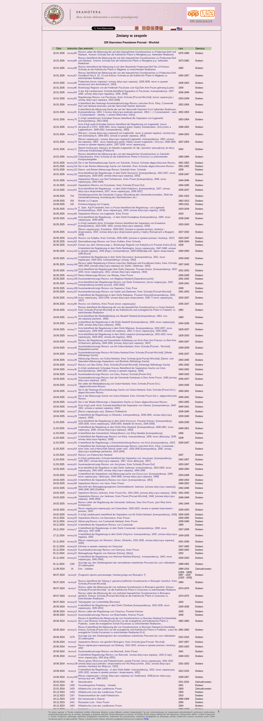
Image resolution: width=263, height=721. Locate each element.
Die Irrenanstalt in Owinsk (91, 699)
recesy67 (72, 224)
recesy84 (72, 92)
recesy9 (72, 575)
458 (72, 200)
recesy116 (72, 156)
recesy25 (72, 541)
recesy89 (72, 60)
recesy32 (72, 385)
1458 (72, 685)
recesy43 (72, 509)
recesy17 (72, 529)
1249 (72, 699)
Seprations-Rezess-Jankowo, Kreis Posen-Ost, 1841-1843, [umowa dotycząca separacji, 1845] (127, 492)
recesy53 (72, 454)
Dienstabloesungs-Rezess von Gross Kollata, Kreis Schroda (109, 241)
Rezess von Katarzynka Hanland (95, 454)
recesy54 (72, 448)
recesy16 (72, 535)
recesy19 (72, 521)
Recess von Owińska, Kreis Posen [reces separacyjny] (106, 303)
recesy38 (72, 360)
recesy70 (72, 208)
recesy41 (72, 514)
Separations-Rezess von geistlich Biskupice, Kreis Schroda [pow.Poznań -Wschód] (121, 642)
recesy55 (72, 341)
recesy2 (72, 656)
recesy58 (72, 433)
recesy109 (72, 677)
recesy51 (72, 464)
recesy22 (72, 553)
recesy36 (72, 369)
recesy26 (72, 416)
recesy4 (72, 646)
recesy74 (72, 127)
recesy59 (72, 428)
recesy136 (72, 278)
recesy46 (72, 497)
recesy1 (72, 671)
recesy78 (72, 323)
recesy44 (72, 503)
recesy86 (72, 83)
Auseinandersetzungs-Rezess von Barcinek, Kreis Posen (108, 651)
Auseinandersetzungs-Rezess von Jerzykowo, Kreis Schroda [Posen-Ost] (116, 464)
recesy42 (72, 475)
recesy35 (72, 374)
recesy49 (72, 483)
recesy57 (72, 437)
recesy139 (72, 270)
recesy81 (72, 112)
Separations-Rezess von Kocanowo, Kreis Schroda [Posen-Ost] (111, 185)
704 (72, 196)
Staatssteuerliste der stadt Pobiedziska (98, 695)
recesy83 (72, 98)
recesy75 (72, 119)
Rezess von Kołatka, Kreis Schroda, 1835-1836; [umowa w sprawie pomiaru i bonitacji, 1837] (126, 238)
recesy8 (72, 582)
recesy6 (72, 596)
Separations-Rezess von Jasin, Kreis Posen (101, 483)
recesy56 (72, 442)
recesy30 (72, 397)
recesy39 (72, 353)
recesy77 (72, 329)
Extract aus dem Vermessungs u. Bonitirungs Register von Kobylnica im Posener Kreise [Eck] (127, 244)
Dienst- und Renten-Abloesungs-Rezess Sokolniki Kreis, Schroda (112, 169)
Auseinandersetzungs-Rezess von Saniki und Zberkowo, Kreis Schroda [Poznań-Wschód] (124, 291)
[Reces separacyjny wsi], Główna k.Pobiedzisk (102, 411)
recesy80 (72, 303)
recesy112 (72, 174)
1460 (72, 705)
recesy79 (72, 317)
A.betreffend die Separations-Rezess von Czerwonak (105, 524)
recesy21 (72, 558)
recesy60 (72, 422)
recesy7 (72, 588)
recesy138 (72, 663)
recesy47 (72, 492)
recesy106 (72, 297)
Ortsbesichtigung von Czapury (93, 204)
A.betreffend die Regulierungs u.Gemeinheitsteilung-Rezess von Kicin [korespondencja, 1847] (126, 442)
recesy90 (72, 53)
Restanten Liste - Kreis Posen (93, 702)
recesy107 (72, 291)
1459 (72, 688)
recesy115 (72, 162)
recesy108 (72, 288)
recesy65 (72, 238)
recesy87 (72, 75)
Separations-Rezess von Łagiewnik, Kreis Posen (103, 213)
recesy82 (72, 104)
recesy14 (72, 611)
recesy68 (72, 218)
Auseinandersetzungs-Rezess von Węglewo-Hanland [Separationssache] (116, 278)
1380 (72, 564)
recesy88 (72, 68)
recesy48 (72, 488)
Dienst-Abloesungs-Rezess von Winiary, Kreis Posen (105, 275)
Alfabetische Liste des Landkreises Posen (100, 688)
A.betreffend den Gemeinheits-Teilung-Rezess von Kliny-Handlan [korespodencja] (120, 433)
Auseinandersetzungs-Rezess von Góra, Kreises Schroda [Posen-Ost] (114, 374)
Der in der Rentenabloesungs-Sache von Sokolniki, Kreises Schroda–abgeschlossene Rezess (126, 162)
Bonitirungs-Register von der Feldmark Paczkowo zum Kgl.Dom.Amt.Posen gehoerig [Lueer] (126, 87)
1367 (72, 695)
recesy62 (72, 244)
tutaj (146, 718)
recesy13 (72, 614)
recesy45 (72, 469)
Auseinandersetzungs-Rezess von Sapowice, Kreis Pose (107, 288)
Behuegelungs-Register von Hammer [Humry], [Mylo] (105, 553)
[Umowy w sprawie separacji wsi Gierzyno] (100, 546)
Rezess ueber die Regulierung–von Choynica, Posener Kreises (110, 611)
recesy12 (72, 621)
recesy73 (72, 134)
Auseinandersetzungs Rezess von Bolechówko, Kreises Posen (110, 614)
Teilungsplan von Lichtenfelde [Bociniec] (99, 602)
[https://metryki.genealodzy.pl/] (131, 14)
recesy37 (72, 364)
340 (72, 204)
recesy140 (72, 264)
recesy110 (72, 283)
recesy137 (72, 275)
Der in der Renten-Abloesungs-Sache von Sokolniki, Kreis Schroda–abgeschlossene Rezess (126, 166)
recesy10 (72, 602)
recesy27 (72, 411)
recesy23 (72, 549)
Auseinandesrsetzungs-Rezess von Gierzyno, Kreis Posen (108, 549)
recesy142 (72, 251)
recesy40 (72, 347)
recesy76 (72, 335)
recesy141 (72, 258)
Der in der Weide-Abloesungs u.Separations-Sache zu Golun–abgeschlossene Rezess (122, 402)
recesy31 (72, 391)
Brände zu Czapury (88, 200)
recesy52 (72, 459)
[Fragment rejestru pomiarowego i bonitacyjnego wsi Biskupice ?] (111, 575)
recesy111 (72, 180)
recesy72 (72, 141)
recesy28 (72, 406)
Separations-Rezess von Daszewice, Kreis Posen (104, 518)
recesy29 (72, 402)
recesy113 (72, 169)
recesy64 (72, 241)
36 (72, 568)
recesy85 (72, 87)
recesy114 (72, 166)
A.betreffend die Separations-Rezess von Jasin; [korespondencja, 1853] (115, 480)
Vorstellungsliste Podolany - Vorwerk (97, 685)
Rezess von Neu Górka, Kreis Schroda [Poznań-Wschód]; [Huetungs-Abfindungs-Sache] (124, 364)
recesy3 (72, 651)
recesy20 (72, 518)
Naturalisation (85, 682)
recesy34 (72, 379)
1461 (72, 702)
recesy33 (72, 310)
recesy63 (72, 185)
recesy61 (72, 189)
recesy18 (72, 524)
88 (72, 682)
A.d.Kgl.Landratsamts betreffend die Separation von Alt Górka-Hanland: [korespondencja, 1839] (127, 514)
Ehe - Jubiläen (85, 568)
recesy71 (72, 149)
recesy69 (72, 213)
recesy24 (72, 546)
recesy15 (72, 606)
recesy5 (72, 642)
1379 (72, 637)
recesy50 (72, 480)
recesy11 (72, 629)
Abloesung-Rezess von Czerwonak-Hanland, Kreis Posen (108, 521)
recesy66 (72, 232)
